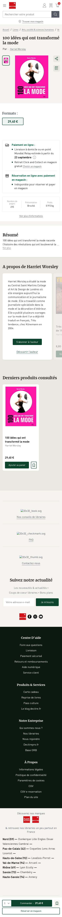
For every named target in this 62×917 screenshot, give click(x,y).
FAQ (31, 539)
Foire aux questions (31, 645)
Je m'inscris (47, 602)
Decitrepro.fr (31, 744)
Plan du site (31, 797)
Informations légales (31, 769)
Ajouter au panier (17, 465)
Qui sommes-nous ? (31, 728)
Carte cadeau (31, 691)
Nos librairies (31, 733)
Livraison (31, 650)
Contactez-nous (31, 563)
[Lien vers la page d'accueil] (12, 5)
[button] (31, 242)
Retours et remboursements (31, 661)
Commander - (31, 903)
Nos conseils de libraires (31, 516)
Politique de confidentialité (31, 775)
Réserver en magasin (31, 910)
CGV (31, 786)
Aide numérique (31, 667)
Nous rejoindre (31, 739)
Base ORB (31, 750)
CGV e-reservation (31, 791)
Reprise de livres (31, 697)
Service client (31, 672)
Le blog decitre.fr (31, 708)
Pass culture (31, 703)
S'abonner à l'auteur (27, 341)
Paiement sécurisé (31, 656)
